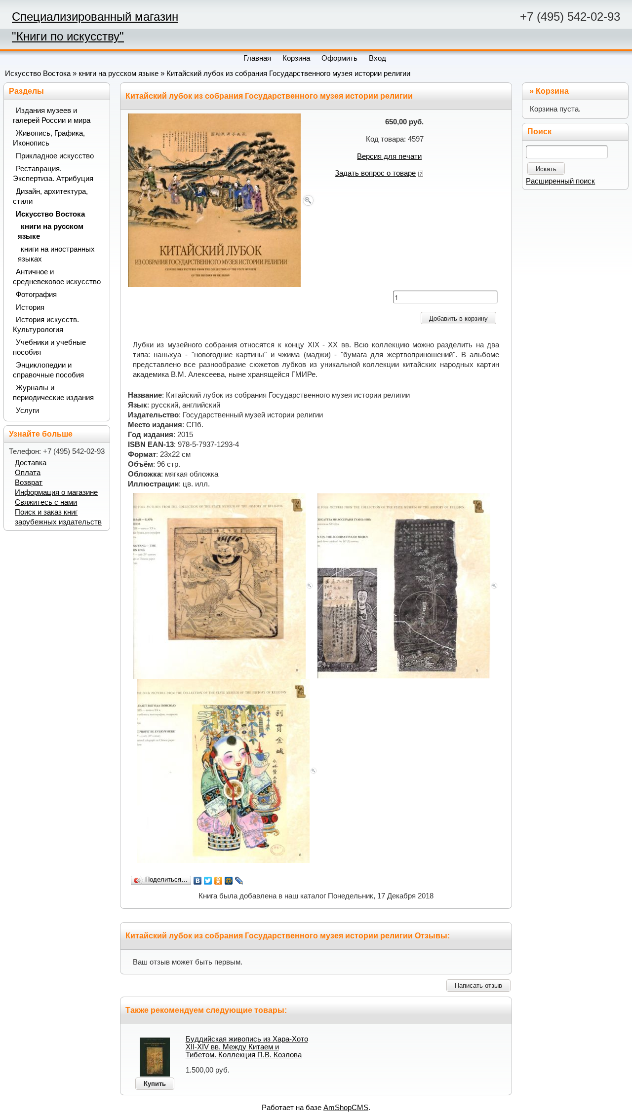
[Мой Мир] (229, 880)
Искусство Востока (38, 73)
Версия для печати (389, 156)
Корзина (552, 91)
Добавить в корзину (458, 318)
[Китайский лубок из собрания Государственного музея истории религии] (222, 200)
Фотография (36, 294)
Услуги (27, 410)
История (30, 307)
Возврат (28, 482)
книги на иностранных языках (56, 254)
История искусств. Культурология (46, 325)
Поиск (539, 131)
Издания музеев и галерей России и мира (51, 115)
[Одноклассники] (218, 880)
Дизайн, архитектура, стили (50, 196)
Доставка (30, 463)
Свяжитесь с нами (46, 502)
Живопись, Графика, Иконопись (49, 138)
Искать (546, 169)
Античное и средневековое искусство (57, 277)
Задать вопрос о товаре (375, 173)
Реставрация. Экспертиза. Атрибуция (53, 174)
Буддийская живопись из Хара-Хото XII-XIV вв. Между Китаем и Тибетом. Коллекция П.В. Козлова (247, 1047)
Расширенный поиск (560, 181)
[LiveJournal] (239, 880)
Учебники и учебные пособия (49, 347)
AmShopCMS (345, 1108)
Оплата (27, 473)
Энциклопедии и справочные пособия (48, 370)
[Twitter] (208, 880)
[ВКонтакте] (198, 880)
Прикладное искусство (55, 156)
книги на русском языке (118, 73)
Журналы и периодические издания (53, 393)
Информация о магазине (56, 492)
